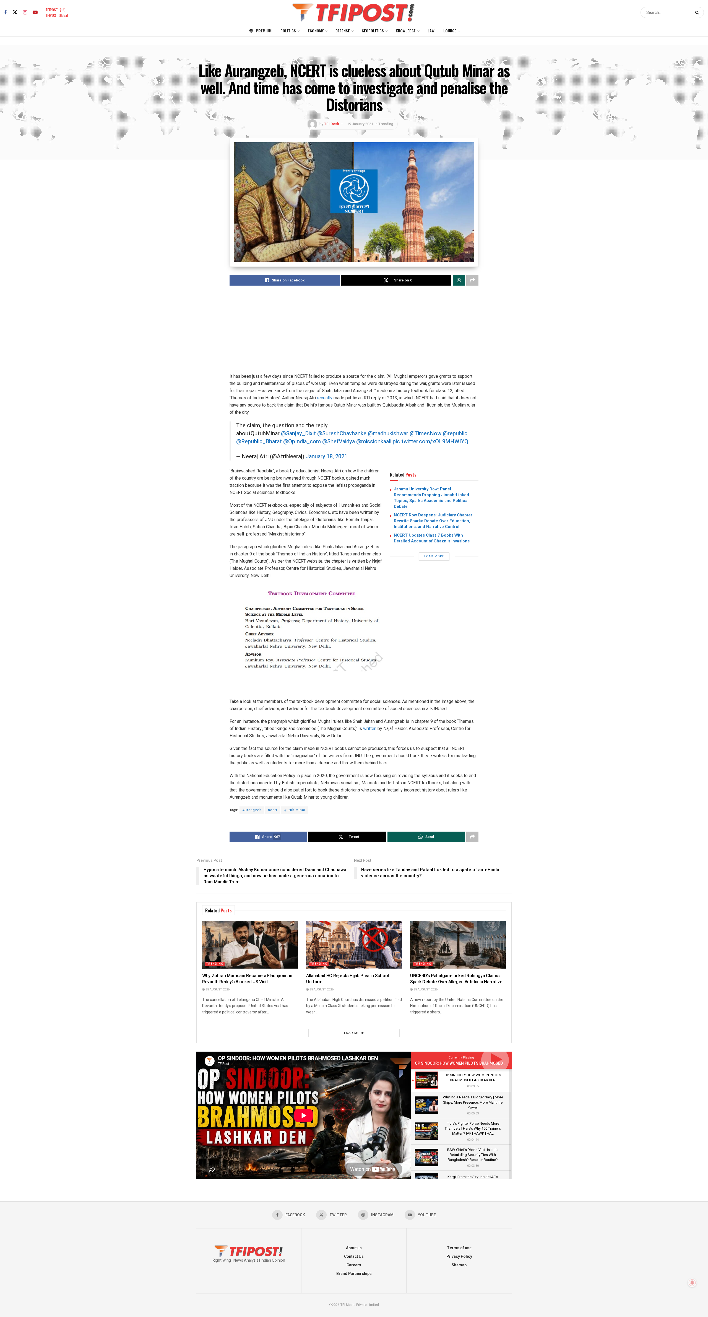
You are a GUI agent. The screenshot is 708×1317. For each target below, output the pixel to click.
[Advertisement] (354, 334)
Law (431, 30)
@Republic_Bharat (259, 442)
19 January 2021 (360, 123)
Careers (354, 1265)
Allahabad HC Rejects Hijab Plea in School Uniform (347, 978)
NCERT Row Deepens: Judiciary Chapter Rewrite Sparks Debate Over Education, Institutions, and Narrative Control (433, 521)
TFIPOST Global (56, 15)
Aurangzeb (252, 810)
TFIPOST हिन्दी (55, 9)
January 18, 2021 (326, 456)
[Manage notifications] (692, 1282)
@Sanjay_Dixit (298, 433)
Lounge (449, 30)
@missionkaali (373, 442)
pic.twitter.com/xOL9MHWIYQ (430, 442)
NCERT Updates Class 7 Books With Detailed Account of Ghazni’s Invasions (432, 538)
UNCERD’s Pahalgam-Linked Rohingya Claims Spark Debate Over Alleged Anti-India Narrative (456, 978)
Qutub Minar (295, 810)
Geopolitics (373, 30)
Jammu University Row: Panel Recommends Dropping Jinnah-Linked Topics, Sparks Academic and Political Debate (431, 497)
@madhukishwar (388, 433)
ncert (272, 810)
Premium (264, 30)
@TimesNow (425, 433)
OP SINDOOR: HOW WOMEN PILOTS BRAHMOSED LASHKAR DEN (472, 1063)
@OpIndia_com (302, 442)
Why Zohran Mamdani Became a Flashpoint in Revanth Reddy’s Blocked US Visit (247, 978)
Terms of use (459, 1248)
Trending (385, 123)
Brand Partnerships (354, 1274)
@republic (455, 433)
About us (354, 1248)
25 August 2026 (217, 989)
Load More (434, 556)
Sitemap (459, 1265)
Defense (342, 30)
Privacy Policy (459, 1256)
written (369, 728)
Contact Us (354, 1256)
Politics (288, 30)
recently (324, 397)
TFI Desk (331, 123)
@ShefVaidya (338, 442)
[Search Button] (698, 12)
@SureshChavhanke (341, 433)
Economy (316, 30)
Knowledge (406, 30)
